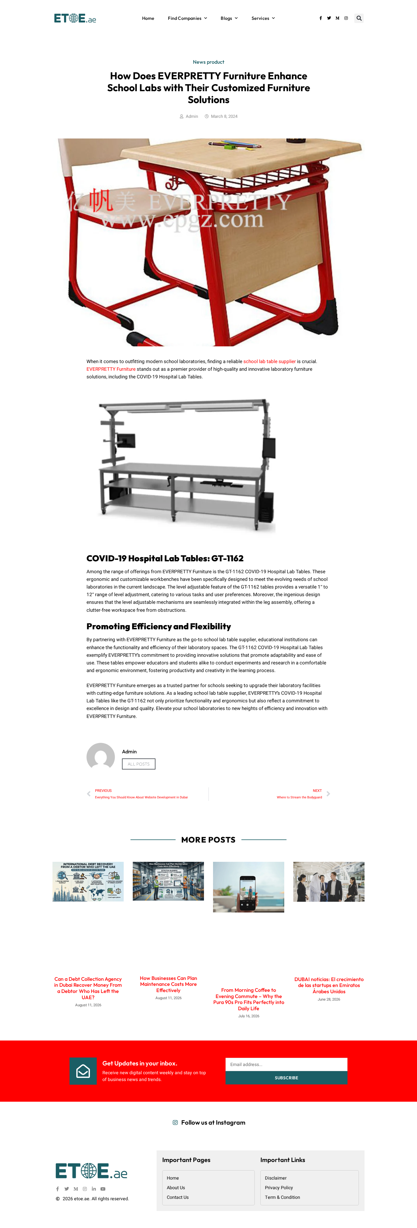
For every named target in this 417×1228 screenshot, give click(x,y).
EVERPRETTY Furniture (111, 369)
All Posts (139, 764)
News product (208, 62)
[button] (359, 18)
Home (148, 18)
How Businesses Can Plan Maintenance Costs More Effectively (168, 984)
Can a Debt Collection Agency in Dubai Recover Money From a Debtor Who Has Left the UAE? (88, 988)
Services (260, 18)
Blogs (226, 18)
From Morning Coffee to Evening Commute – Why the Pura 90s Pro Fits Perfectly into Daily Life (248, 999)
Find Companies (184, 18)
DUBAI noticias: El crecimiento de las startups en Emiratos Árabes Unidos (329, 985)
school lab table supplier (269, 361)
